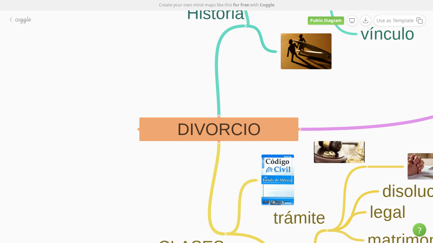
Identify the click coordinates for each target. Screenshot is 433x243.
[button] (419, 230)
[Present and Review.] (352, 21)
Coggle (267, 5)
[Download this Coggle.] (365, 20)
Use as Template (395, 20)
